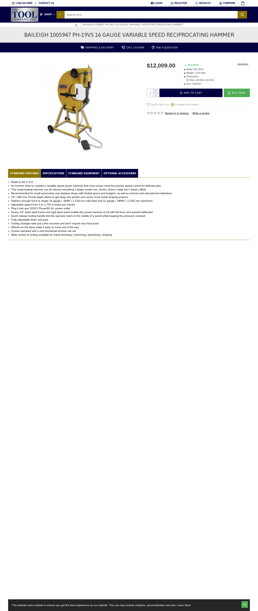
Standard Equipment (84, 173)
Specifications (53, 173)
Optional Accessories (120, 173)
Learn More (184, 605)
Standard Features (24, 173)
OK (245, 604)
